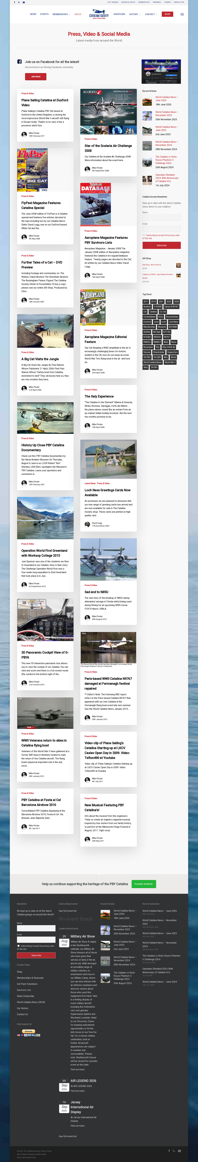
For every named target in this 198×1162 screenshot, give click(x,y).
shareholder (158, 352)
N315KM (173, 326)
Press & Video (27, 93)
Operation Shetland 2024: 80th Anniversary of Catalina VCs (157, 970)
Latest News (90, 483)
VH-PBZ (147, 357)
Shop (19, 972)
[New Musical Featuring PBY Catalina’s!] (108, 820)
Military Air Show (83, 936)
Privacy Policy (46, 1151)
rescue (146, 352)
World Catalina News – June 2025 (159, 933)
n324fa (146, 332)
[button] (182, 14)
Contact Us (22, 1014)
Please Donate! (144, 884)
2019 (153, 301)
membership (149, 326)
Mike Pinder (34, 133)
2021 (161, 301)
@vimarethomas (29, 1157)
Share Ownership (25, 996)
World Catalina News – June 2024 (159, 982)
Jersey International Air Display (82, 1107)
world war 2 (170, 362)
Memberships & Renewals (30, 978)
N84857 (157, 342)
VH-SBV (157, 357)
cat (145, 311)
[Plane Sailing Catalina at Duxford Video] (45, 115)
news (173, 342)
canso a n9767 (171, 306)
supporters (172, 352)
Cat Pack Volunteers (27, 984)
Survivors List (24, 990)
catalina (153, 311)
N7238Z (147, 337)
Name (145, 212)
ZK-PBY (154, 367)
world (173, 357)
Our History (22, 1008)
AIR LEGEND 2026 (83, 1081)
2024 (176, 301)
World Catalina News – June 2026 (159, 911)
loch (164, 321)
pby (157, 347)
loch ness (173, 321)
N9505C (157, 337)
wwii (145, 367)
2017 (145, 301)
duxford (147, 321)
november (148, 347)
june (156, 321)
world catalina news (152, 362)
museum (162, 326)
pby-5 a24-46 (168, 347)
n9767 (167, 337)
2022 (169, 301)
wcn (166, 357)
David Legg (97, 523)
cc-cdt (163, 311)
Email (144, 223)
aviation (147, 306)
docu (160, 316)
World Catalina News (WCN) (31, 1002)
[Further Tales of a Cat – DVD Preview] (45, 279)
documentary (172, 316)
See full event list (68, 911)
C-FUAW (157, 306)
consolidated (149, 316)
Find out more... (78, 1069)
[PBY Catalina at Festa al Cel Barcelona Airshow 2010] (45, 811)
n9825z (147, 342)
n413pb (156, 332)
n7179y (166, 332)
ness (166, 342)
